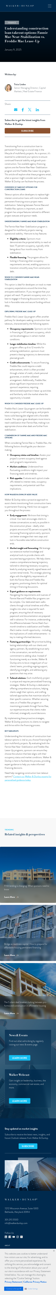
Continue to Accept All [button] (13, 1289)
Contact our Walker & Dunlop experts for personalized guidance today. (28, 778)
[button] (31, 1289)
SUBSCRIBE (27, 131)
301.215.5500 (11, 1219)
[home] (19, 6)
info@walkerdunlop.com (16, 1223)
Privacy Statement (13, 1282)
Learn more (19, 1058)
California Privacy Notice (34, 1282)
